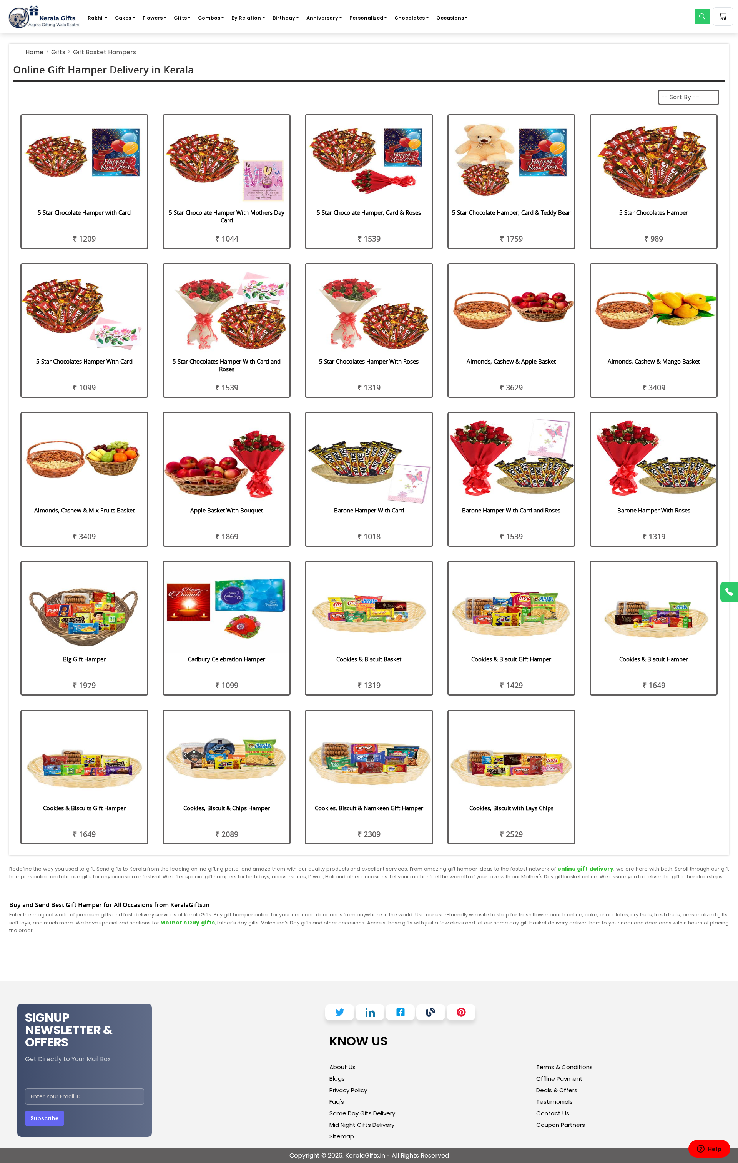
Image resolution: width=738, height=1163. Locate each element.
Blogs (337, 1079)
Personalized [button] (366, 18)
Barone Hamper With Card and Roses (511, 510)
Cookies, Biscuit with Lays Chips (511, 808)
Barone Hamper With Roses (653, 510)
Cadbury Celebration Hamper (226, 659)
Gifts (58, 52)
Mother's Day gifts (187, 922)
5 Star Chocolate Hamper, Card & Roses (369, 212)
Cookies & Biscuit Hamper (653, 659)
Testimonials (554, 1102)
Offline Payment (559, 1079)
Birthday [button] (284, 18)
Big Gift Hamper (84, 659)
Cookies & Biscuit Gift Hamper (511, 659)
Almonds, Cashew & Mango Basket (654, 361)
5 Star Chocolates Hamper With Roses (369, 361)
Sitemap (341, 1136)
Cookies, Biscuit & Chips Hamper (226, 808)
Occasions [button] (450, 18)
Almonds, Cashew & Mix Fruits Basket (84, 510)
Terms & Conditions (564, 1067)
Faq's (336, 1102)
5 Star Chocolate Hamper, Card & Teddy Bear (511, 212)
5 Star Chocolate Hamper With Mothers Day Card (226, 216)
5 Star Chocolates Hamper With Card (84, 361)
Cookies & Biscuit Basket (368, 659)
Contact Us (552, 1113)
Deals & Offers (556, 1090)
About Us (342, 1067)
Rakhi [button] (96, 18)
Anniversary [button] (322, 18)
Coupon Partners (560, 1125)
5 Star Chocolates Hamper (653, 212)
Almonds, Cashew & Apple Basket (511, 361)
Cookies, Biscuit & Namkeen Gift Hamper (369, 808)
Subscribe (44, 1118)
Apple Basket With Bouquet (226, 510)
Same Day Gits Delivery (362, 1113)
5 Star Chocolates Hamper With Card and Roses (227, 365)
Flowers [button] (153, 18)
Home (34, 52)
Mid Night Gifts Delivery (361, 1125)
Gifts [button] (180, 18)
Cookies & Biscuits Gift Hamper (84, 808)
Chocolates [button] (409, 18)
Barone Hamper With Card (369, 510)
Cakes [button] (123, 18)
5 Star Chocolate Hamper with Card (84, 212)
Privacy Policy (348, 1090)
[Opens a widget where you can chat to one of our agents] (709, 1149)
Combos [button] (209, 18)
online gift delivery (585, 869)
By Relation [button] (246, 18)
